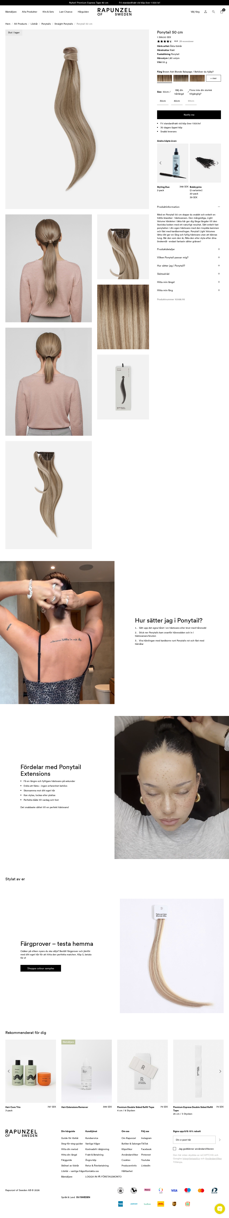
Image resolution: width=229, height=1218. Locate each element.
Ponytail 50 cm (84, 23)
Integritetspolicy (191, 1158)
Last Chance (65, 11)
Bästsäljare (11, 11)
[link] (162, 101)
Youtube (145, 1160)
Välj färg (195, 11)
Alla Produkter (29, 11)
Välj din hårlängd (179, 91)
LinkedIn (145, 1165)
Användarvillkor (213, 1158)
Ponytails (46, 23)
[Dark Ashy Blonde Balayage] (180, 78)
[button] (77, 119)
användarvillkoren (204, 1148)
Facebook (146, 1149)
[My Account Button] (206, 12)
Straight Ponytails (63, 23)
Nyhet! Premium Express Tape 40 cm (88, 2)
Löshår (34, 23)
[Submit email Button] (220, 1140)
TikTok (144, 1143)
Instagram (146, 1138)
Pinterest (146, 1154)
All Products (20, 23)
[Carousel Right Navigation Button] (217, 163)
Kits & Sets (48, 11)
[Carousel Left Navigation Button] (160, 163)
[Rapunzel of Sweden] (114, 12)
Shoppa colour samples (40, 968)
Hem (7, 23)
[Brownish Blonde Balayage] (197, 78)
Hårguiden (83, 11)
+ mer (213, 78)
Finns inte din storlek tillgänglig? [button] (200, 91)
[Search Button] (214, 12)
